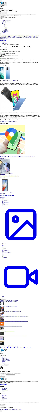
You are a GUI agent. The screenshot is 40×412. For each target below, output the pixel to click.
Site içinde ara (4, 11)
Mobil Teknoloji (4, 358)
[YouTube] (5, 384)
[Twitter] (2, 384)
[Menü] (1, 1)
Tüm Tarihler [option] (2, 17)
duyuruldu (2, 121)
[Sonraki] (3, 39)
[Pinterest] (6, 384)
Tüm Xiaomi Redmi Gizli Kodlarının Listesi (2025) (31, 36)
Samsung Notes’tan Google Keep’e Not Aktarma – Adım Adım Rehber (11, 37)
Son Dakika (4, 389)
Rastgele (1, 299)
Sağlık (3, 396)
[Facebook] (1, 384)
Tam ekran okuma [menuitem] (14, 55)
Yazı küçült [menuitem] (8, 55)
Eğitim (3, 397)
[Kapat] (1, 366)
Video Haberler (4, 398)
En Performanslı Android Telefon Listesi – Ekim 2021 (8, 306)
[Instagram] (3, 384)
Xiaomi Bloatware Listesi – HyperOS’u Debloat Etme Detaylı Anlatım (11, 326)
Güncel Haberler (4, 388)
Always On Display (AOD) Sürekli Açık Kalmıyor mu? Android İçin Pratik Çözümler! (19, 35)
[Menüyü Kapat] (1, 351)
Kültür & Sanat (4, 395)
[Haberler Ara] (6, 5)
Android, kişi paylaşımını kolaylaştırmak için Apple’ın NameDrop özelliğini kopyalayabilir (14, 316)
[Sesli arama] (16, 11)
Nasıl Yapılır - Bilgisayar (6, 360)
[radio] (2, 10)
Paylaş (5, 49)
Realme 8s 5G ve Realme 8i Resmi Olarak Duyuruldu (8, 301)
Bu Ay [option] (12, 17)
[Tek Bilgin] (3, 350)
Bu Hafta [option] (9, 17)
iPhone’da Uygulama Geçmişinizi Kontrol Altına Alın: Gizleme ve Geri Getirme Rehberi (14, 321)
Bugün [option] (6, 17)
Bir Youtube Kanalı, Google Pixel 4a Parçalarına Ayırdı (13, 36)
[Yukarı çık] (1, 411)
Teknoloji (3, 361)
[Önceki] (1, 39)
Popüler (4, 299)
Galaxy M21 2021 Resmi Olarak (9, 121)
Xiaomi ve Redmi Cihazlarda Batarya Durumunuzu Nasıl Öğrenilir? (10, 311)
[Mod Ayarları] (1, 6)
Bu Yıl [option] (15, 17)
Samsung (15, 121)
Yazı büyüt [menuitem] (3, 55)
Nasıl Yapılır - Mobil (5, 359)
